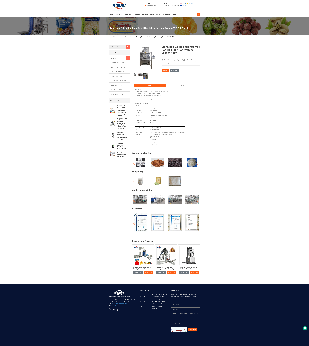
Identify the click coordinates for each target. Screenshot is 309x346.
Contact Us (166, 14)
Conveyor (113, 58)
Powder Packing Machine (118, 76)
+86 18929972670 (151, 5)
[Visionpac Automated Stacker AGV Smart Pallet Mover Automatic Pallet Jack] (113, 135)
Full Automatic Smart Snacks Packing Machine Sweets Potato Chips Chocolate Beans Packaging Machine (121, 110)
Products (128, 14)
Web (174, 14)
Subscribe (193, 329)
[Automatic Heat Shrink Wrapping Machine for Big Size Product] (113, 153)
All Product (116, 37)
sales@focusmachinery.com (171, 5)
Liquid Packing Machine (117, 71)
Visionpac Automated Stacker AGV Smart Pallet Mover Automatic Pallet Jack (142, 269)
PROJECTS (137, 14)
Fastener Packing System (117, 62)
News (152, 14)
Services (145, 14)
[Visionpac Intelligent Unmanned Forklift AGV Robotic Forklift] (113, 145)
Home (111, 14)
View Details (148, 272)
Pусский (184, 5)
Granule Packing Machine (127, 37)
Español (190, 3)
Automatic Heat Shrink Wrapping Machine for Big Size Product (188, 269)
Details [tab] (150, 85)
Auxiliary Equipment (116, 89)
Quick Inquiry (174, 70)
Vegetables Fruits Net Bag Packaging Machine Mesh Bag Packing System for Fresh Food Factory (122, 123)
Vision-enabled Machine (117, 85)
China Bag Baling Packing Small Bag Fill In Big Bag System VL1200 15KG (155, 37)
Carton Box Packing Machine (118, 80)
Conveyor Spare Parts (117, 94)
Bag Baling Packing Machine (153, 99)
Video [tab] (182, 85)
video (158, 14)
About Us (119, 14)
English (184, 3)
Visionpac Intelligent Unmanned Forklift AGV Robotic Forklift (121, 145)
